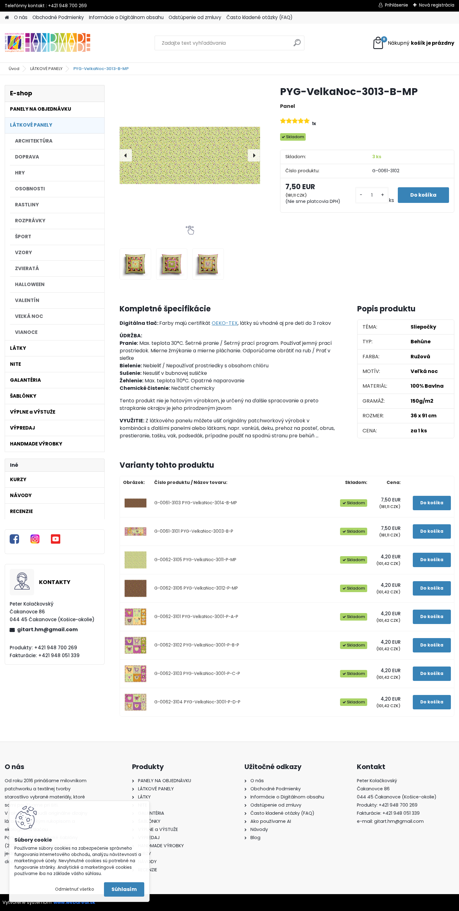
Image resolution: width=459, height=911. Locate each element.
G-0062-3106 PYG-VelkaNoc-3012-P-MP (196, 588)
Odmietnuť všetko (74, 889)
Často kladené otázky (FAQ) (259, 17)
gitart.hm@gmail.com (47, 629)
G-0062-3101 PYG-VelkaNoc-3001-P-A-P (196, 617)
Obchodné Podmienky (58, 17)
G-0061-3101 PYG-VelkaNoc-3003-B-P (193, 531)
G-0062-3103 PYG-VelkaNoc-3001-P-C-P (197, 674)
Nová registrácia (436, 5)
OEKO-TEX (225, 323)
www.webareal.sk (74, 902)
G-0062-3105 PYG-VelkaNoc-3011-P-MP (195, 560)
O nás (20, 17)
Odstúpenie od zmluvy (195, 17)
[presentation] (126, 155)
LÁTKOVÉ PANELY (46, 69)
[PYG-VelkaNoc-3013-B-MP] (190, 155)
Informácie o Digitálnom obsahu (126, 17)
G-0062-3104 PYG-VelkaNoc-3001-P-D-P (197, 702)
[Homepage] (7, 18)
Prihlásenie (396, 5)
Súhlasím (124, 889)
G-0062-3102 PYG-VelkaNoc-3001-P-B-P (196, 645)
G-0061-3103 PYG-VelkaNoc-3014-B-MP (195, 503)
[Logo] (48, 43)
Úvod (14, 69)
